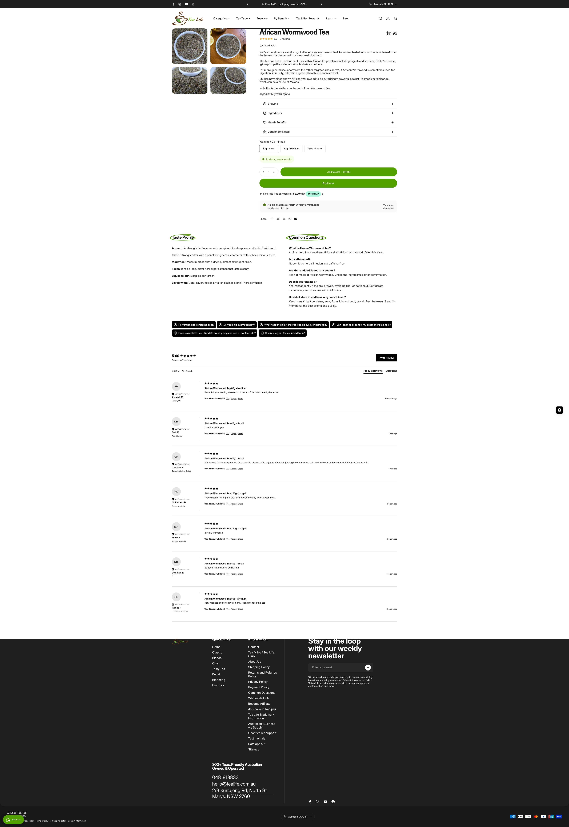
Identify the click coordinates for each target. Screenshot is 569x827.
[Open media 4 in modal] (228, 80)
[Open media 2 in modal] (228, 46)
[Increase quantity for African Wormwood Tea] (274, 172)
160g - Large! (315, 148)
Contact (253, 647)
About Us (254, 661)
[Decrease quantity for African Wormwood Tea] (263, 172)
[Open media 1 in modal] (189, 46)
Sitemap (253, 749)
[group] (187, 355)
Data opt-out (256, 744)
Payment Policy (258, 687)
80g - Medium (291, 148)
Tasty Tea (218, 669)
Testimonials (256, 738)
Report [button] (233, 398)
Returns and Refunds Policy (262, 674)
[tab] (373, 371)
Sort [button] (174, 371)
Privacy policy (27, 821)
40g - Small (268, 148)
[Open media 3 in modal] (189, 80)
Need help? (270, 45)
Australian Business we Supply (261, 725)
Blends (217, 658)
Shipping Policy (259, 667)
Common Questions (261, 692)
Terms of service (43, 821)
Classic (217, 652)
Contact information (77, 821)
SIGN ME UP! (29, 430)
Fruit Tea (218, 685)
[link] (225, 777)
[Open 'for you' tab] (559, 410)
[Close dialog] (110, 378)
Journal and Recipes (262, 709)
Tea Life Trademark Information (261, 716)
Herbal (216, 647)
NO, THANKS (29, 439)
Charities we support (262, 733)
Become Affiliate (259, 703)
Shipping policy (59, 821)
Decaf (216, 674)
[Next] (321, 4)
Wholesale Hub (258, 698)
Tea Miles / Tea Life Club (261, 654)
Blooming (218, 680)
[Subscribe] (368, 667)
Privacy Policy (258, 682)
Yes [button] (227, 398)
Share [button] (240, 398)
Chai (215, 663)
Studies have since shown (275, 78)
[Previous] (248, 4)
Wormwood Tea (320, 88)
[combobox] (383, 4)
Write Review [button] (386, 357)
